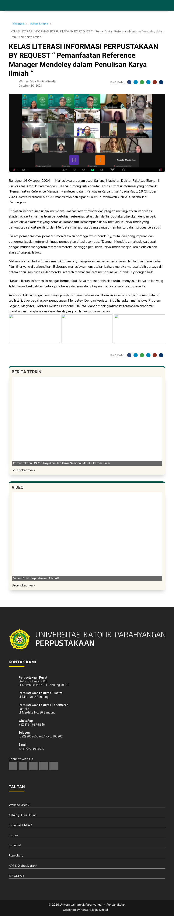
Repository (16, 856)
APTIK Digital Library (22, 866)
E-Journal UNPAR (20, 825)
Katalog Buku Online (22, 815)
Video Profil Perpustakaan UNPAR (36, 578)
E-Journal (15, 845)
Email (23, 744)
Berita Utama (39, 24)
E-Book (13, 835)
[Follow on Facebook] (23, 766)
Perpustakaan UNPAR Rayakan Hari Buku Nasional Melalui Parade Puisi (61, 463)
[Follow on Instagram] (13, 766)
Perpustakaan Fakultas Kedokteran (43, 705)
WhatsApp (26, 720)
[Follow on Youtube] (53, 766)
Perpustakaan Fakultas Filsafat (40, 693)
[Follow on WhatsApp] (43, 766)
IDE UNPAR (16, 876)
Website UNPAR (20, 805)
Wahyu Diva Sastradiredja (37, 81)
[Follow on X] (33, 766)
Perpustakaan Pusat (33, 677)
